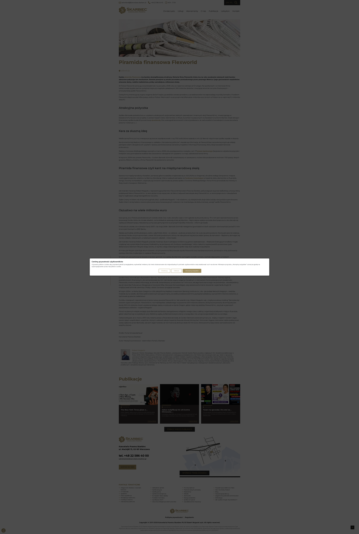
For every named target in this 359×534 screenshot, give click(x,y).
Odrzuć (176, 271)
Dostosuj (164, 271)
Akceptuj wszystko (192, 271)
